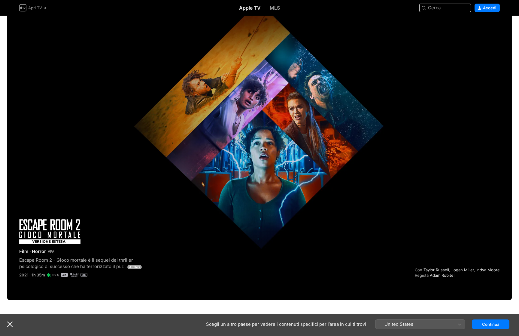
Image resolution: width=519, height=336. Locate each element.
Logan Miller (462, 269)
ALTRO (134, 267)
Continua (490, 324)
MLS (275, 8)
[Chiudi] (10, 324)
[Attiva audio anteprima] (495, 27)
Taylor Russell (436, 269)
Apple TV (250, 8)
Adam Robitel (442, 275)
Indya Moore (488, 269)
